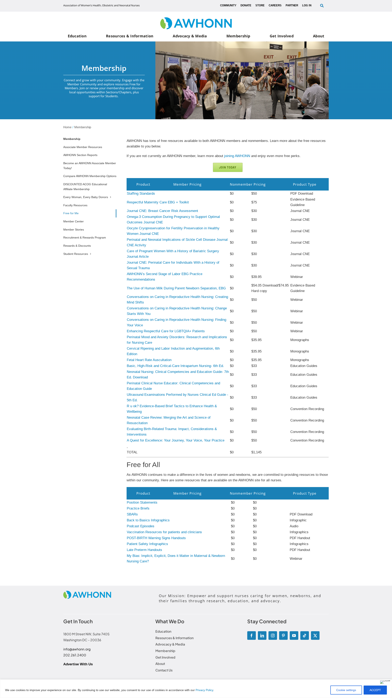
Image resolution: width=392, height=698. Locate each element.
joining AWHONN (237, 156)
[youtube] (294, 635)
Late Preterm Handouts (144, 550)
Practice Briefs (138, 508)
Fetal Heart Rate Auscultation (149, 360)
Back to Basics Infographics (148, 520)
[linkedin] (262, 635)
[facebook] (251, 635)
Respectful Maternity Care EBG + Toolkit (158, 202)
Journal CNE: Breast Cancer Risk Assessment (162, 211)
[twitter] (315, 635)
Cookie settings (346, 690)
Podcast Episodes (140, 526)
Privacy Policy (204, 690)
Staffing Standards (141, 193)
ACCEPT (375, 690)
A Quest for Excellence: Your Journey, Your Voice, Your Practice (175, 440)
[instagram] (272, 635)
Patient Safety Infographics (147, 544)
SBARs (132, 514)
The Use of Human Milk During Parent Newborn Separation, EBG (176, 288)
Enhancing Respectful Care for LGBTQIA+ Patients (166, 331)
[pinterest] (283, 635)
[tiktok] (304, 635)
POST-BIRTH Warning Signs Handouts (156, 538)
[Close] (385, 682)
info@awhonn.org (77, 649)
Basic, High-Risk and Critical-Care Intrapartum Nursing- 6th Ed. (175, 366)
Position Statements (142, 502)
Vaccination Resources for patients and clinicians (164, 532)
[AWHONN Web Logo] (196, 19)
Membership (71, 138)
